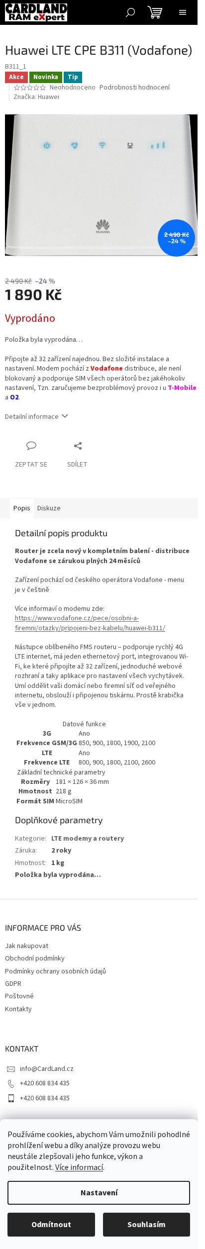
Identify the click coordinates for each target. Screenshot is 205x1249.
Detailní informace (32, 417)
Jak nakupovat (26, 946)
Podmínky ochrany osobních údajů (55, 971)
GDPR (13, 984)
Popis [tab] (21, 508)
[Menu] (183, 12)
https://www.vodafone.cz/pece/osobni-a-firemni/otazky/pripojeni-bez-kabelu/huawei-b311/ (90, 623)
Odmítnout (51, 1224)
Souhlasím (146, 1224)
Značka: (36, 97)
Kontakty (18, 1009)
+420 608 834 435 (45, 1083)
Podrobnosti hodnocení (135, 88)
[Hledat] (130, 12)
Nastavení (99, 1192)
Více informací (79, 1167)
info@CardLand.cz (47, 1069)
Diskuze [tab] (49, 508)
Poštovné (19, 996)
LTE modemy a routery (87, 839)
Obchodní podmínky (35, 958)
